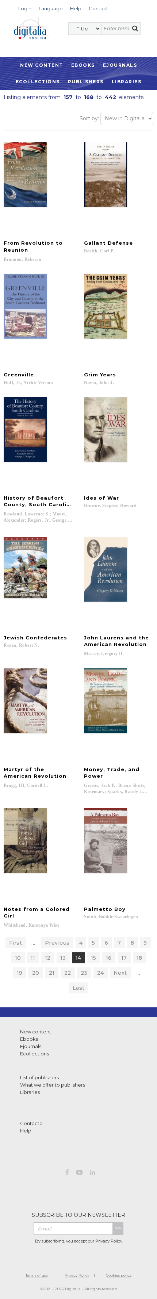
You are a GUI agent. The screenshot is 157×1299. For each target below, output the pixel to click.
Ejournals (120, 65)
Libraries (127, 81)
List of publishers (39, 1077)
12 (48, 958)
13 (63, 958)
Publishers (86, 81)
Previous (57, 942)
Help (25, 1131)
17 (124, 958)
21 (52, 973)
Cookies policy (118, 1275)
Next (120, 973)
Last (79, 988)
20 (35, 973)
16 (109, 958)
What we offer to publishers (52, 1085)
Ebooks (83, 65)
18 (139, 958)
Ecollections (38, 81)
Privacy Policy (108, 1241)
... (33, 942)
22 (67, 973)
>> (118, 1228)
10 (18, 958)
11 (33, 958)
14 (78, 958)
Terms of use (37, 1275)
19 (20, 973)
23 (84, 973)
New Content (41, 65)
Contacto (31, 1123)
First (15, 942)
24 (100, 973)
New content (35, 1032)
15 (93, 958)
